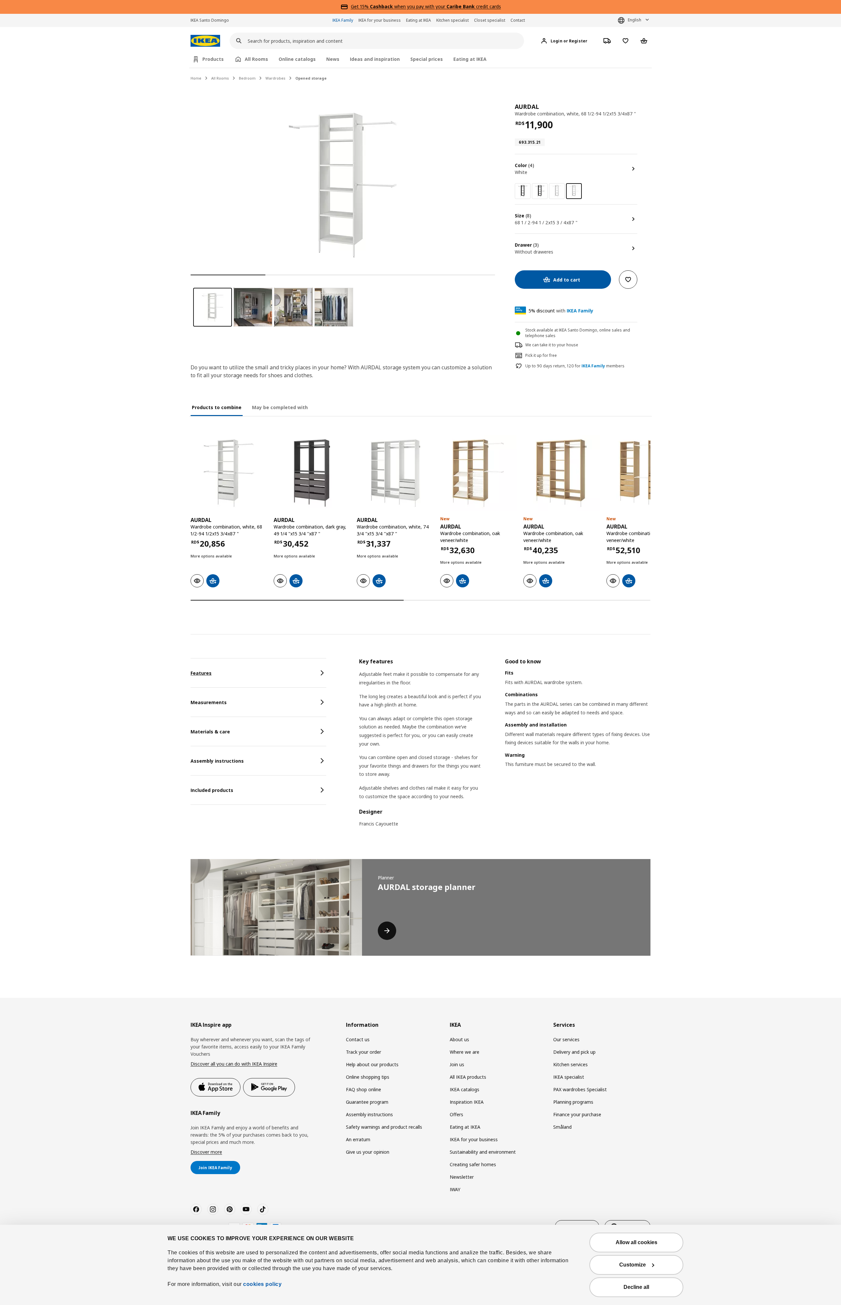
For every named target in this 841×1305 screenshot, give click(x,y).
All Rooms (220, 78)
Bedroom (247, 78)
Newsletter (462, 1177)
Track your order (363, 1052)
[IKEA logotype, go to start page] (205, 41)
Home (196, 78)
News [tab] (332, 59)
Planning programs (573, 1102)
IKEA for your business (379, 20)
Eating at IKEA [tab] (470, 59)
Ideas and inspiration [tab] (375, 59)
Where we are (464, 1052)
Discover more (206, 1152)
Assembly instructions (369, 1114)
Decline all (636, 1287)
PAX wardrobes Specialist (580, 1089)
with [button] (561, 311)
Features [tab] (201, 673)
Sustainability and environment (483, 1152)
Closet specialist (489, 20)
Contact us (358, 1039)
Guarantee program (367, 1102)
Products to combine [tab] (216, 407)
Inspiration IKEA (467, 1102)
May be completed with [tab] (280, 407)
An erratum (358, 1139)
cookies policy (262, 1284)
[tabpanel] (504, 746)
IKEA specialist (568, 1077)
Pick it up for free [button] (541, 355)
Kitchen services (570, 1064)
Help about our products (372, 1064)
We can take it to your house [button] (551, 345)
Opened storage (311, 78)
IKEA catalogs (464, 1089)
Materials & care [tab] (210, 731)
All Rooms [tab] (256, 59)
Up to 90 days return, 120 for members (575, 366)
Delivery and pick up (574, 1052)
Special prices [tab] (426, 59)
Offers (456, 1114)
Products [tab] (213, 59)
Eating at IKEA (418, 20)
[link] (522, 191)
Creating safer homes (473, 1164)
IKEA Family (342, 20)
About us (459, 1039)
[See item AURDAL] (229, 473)
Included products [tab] (212, 790)
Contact (518, 20)
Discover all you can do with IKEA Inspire (234, 1064)
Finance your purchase (577, 1114)
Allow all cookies (636, 1242)
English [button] (634, 20)
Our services (566, 1039)
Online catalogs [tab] (297, 59)
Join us (457, 1064)
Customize (632, 1265)
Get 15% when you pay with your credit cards (426, 6)
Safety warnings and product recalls (384, 1127)
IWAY (455, 1189)
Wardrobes (275, 78)
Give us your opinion (367, 1152)
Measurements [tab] (209, 702)
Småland (562, 1127)
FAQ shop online (363, 1089)
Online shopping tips (367, 1077)
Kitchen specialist (452, 20)
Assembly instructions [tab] (217, 761)
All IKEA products (468, 1077)
